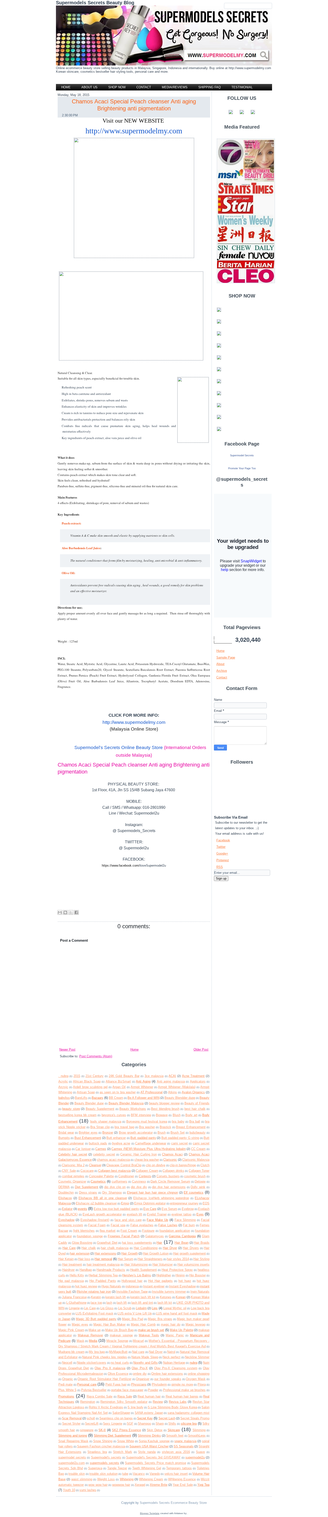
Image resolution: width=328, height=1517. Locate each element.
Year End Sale (183, 1485)
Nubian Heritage (174, 1362)
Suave (200, 1452)
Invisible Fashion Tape (132, 1291)
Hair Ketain (66, 1259)
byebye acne (121, 1143)
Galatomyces (154, 1236)
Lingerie (74, 1308)
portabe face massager (127, 1390)
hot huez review (86, 1286)
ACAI (172, 1076)
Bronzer (107, 1132)
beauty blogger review (164, 1103)
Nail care (138, 1352)
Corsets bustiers (168, 1176)
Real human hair (149, 1396)
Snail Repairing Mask (73, 1441)
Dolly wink (198, 1187)
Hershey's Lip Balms (136, 1275)
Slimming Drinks (149, 1435)
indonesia (132, 1286)
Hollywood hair (131, 1281)
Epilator (67, 1209)
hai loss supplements (137, 1242)
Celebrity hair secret (72, 1154)
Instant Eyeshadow (182, 1286)
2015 (76, 1076)
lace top (96, 1302)
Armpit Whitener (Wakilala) (176, 1087)
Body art (191, 1115)
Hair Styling (201, 1259)
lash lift (122, 1302)
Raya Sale (124, 1396)
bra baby (178, 1121)
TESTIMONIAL (242, 87)
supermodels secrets (104, 1463)
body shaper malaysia (105, 1121)
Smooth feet (174, 1435)
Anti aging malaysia (171, 1081)
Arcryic (63, 1087)
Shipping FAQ (209, 87)
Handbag (85, 1270)
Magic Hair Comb (143, 1324)
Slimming (199, 1430)
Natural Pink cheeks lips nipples (104, 1357)
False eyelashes (141, 1225)
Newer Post (67, 1049)
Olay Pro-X (140, 1368)
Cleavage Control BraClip (123, 1165)
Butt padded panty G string (180, 1138)
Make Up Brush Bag (119, 1330)
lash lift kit (165, 1302)
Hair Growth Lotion (156, 1253)
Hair (159, 1242)
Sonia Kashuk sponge (154, 1441)
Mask (80, 1341)
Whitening (127, 1479)
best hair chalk (195, 1109)
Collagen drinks (173, 1170)
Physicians (138, 1384)
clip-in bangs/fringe (183, 1165)
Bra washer (147, 1127)
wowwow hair (121, 1485)
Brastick (165, 1127)
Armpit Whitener (142, 1087)
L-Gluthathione (76, 1302)
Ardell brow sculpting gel (90, 1087)
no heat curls (120, 1362)
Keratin (96, 1297)
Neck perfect (171, 1357)
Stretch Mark (122, 1452)
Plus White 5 (67, 1390)
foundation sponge (90, 1236)
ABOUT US (89, 87)
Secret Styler (71, 1423)
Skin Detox (154, 1430)
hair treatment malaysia (103, 1264)
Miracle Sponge (117, 1341)
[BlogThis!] (65, 912)
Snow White (125, 1441)
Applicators (198, 1081)
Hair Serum (125, 1259)
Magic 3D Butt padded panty (96, 1319)
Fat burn (189, 1225)
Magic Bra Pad (132, 1319)
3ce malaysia (154, 1076)
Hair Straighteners (150, 1259)
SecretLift (91, 1423)
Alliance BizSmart (118, 1081)
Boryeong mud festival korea (146, 1121)
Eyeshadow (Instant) (94, 1220)
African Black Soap (87, 1081)
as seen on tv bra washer (118, 1092)
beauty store (71, 1109)
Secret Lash (166, 1418)
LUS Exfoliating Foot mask (94, 1313)
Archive (221, 670)
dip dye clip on (115, 1187)
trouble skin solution (103, 1473)
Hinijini (180, 1275)
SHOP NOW (117, 87)
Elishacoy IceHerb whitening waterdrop (161, 1198)
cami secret (179, 1143)
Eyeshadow (66, 1220)
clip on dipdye (155, 1165)
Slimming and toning (72, 1435)
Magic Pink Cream (71, 1330)
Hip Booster (197, 1275)
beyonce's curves (114, 1115)
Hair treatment (72, 1264)
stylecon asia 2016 (176, 1452)
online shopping (199, 1373)
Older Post (201, 1049)
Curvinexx (139, 1181)
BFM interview (141, 1115)
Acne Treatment (193, 1076)
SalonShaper (121, 1413)
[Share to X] (70, 912)
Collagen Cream (147, 1170)
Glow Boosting (82, 1242)
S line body (135, 1407)
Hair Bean (181, 1242)
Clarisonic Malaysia (195, 1159)
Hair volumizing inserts (193, 1264)
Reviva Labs (178, 1402)
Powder (153, 1390)
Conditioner (126, 1176)
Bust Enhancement (87, 1138)
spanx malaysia (185, 1441)
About (220, 664)
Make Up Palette (181, 1330)
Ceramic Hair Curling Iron (138, 1154)
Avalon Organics (193, 1092)
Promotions (66, 1396)
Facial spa (118, 1225)
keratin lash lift (115, 1297)
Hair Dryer (170, 1248)
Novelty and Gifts (145, 1362)
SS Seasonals (184, 1446)
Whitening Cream (151, 1479)
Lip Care (90, 1308)
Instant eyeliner (153, 1286)
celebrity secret (104, 1154)
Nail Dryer (156, 1352)
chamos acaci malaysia (113, 1159)
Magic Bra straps (160, 1319)
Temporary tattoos (179, 1468)
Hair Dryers (191, 1248)
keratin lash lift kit (142, 1297)
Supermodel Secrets (242, 455)
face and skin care (128, 1220)
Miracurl (138, 1341)
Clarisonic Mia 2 (73, 1165)
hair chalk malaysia (114, 1248)
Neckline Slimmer (197, 1357)
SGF (130, 1423)
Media (93, 1341)
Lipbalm (141, 1308)
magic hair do (171, 1324)
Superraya (95, 1468)
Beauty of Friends (197, 1103)
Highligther (163, 1275)
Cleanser (95, 1165)
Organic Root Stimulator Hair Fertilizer (104, 1379)
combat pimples (73, 1176)
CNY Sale (69, 1170)
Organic (67, 1379)
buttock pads (98, 1143)
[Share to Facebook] (76, 912)
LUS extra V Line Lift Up (135, 1313)
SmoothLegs (197, 1435)
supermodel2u (195, 1457)
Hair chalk (88, 1248)
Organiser (142, 1379)
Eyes (200, 1214)
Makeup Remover (90, 1335)
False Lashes (167, 1225)
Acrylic (63, 1081)
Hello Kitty (77, 1275)
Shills (172, 1423)
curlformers (119, 1181)
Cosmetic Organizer (72, 1181)
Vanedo (155, 1473)
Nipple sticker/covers (91, 1362)
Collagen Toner (199, 1170)
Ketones (165, 1297)
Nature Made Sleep (144, 1357)
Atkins (172, 1092)
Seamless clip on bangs (116, 1418)
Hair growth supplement (189, 1253)
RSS (219, 867)
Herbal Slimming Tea (103, 1275)
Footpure (148, 1230)
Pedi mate (65, 1384)
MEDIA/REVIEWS (175, 87)
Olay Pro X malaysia (110, 1368)
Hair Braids (201, 1242)
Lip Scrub (124, 1308)
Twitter (220, 847)
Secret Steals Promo (194, 1418)
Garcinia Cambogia (182, 1236)
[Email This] (59, 912)
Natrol (171, 1352)
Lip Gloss (107, 1308)
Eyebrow (188, 1209)
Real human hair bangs (182, 1396)
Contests (145, 1176)
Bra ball (194, 1121)
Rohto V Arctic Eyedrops (106, 1407)
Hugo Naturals (111, 1286)
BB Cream (116, 1098)
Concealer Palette (101, 1176)
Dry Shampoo (112, 1192)
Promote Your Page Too (242, 468)
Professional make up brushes (184, 1390)
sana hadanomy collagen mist (189, 1413)
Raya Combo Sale (99, 1396)
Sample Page (225, 657)
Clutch (204, 1165)
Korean (181, 1297)
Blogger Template (149, 1513)
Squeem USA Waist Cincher (149, 1446)
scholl (91, 1418)
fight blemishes (84, 1230)
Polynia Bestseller (94, 1390)
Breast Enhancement (191, 1127)
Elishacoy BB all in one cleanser (103, 1198)
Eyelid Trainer (156, 1214)
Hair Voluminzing (136, 1264)
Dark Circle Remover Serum (170, 1181)
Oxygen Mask (196, 1379)
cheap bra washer (146, 1159)
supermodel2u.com (71, 1463)
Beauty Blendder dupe (179, 1098)
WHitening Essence (182, 1479)
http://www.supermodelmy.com (133, 130)
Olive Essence (118, 1373)
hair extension (79, 1253)
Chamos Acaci (172, 1154)
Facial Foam (97, 1225)
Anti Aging (143, 1081)
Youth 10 (69, 1490)
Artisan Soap (86, 1092)
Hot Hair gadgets (160, 1281)
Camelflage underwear (150, 1143)
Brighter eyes (88, 1132)
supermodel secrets (72, 1457)
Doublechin (66, 1192)
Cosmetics (98, 1181)
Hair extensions (105, 1253)
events (82, 1209)
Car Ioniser (83, 1149)
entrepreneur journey (184, 1203)
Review (158, 1402)
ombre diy (140, 1373)
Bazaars (97, 1098)
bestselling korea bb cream (77, 1115)
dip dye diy (139, 1187)
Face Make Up (157, 1220)
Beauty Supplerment (100, 1109)
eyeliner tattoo (181, 1214)
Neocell (67, 1362)
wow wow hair (98, 1485)
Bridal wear (66, 1132)
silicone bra (189, 1423)
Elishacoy (65, 1198)
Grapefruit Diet (107, 1242)
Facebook (223, 840)
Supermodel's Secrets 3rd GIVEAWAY (153, 1457)
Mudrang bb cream (71, 1352)
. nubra (63, 1076)
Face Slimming (185, 1220)
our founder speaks (167, 1379)
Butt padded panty (143, 1138)
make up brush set (151, 1330)
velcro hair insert (176, 1473)
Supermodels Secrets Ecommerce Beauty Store (173, 1503)
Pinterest (222, 860)
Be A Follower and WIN (143, 1098)
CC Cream (198, 1149)
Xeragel (140, 1485)
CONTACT (143, 87)
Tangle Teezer (117, 1468)
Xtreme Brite (158, 1485)
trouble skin (76, 1473)
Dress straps (88, 1192)
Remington (87, 1402)
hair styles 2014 (178, 1259)
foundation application (174, 1230)
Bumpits (64, 1138)
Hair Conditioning (146, 1248)
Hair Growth (129, 1253)
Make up (95, 1330)
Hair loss (84, 1259)
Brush (162, 1132)
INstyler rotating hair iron (94, 1291)
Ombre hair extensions (167, 1373)
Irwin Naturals (199, 1291)
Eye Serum (169, 1209)
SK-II (102, 1430)
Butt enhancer (116, 1138)
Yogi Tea (203, 1485)
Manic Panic (175, 1335)
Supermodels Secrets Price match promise (155, 1463)
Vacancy (139, 1473)
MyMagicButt (118, 1352)
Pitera (202, 1384)
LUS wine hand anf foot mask (176, 1313)
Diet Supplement (86, 1187)
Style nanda (147, 1452)
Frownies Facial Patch (124, 1236)
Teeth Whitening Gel (146, 1468)
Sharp (160, 1423)
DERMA (64, 1187)
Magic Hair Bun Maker (109, 1324)
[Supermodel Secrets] (242, 463)
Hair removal (103, 1259)
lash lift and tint (142, 1302)
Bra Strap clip (100, 1127)
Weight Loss (106, 1479)
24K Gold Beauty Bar (124, 1076)
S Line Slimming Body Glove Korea (172, 1407)
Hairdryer (68, 1270)
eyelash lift (134, 1214)
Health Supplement (143, 1270)
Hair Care (69, 1248)
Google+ (222, 853)
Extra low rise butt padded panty (116, 1209)
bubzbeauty (197, 1132)
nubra (193, 1362)
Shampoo (144, 1423)
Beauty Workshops (132, 1109)
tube (125, 1473)
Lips (155, 1308)
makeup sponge (121, 1335)
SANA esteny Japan (149, 1413)
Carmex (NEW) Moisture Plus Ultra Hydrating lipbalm (148, 1149)
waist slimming (81, 1479)
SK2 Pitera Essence (126, 1430)
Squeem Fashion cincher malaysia (101, 1446)
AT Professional (151, 1092)
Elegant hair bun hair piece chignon (152, 1192)
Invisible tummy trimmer (169, 1291)
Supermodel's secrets (106, 1457)
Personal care (86, 1384)
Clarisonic (170, 1159)
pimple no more (182, 1384)
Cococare (87, 1170)
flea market (107, 1230)
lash (109, 1302)
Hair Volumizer (162, 1264)
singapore (86, 1430)
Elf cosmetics (193, 1192)
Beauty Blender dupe (89, 1103)
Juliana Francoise (74, 1297)
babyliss (64, 1098)
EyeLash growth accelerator (102, 1214)
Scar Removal (72, 1418)
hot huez (184, 1281)
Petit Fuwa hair (116, 1384)
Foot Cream (129, 1230)
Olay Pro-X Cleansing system (175, 1368)
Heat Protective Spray (177, 1270)
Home (66, 87)
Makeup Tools (149, 1335)
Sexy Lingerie (112, 1423)
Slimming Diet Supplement (112, 1435)
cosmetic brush (195, 1176)
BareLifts (81, 1098)
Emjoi (125, 1203)
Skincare (174, 1430)
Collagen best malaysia (114, 1170)
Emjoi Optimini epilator (150, 1203)
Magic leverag (196, 1324)
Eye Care (149, 1209)
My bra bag (97, 1352)
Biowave (162, 1115)
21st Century (94, 1076)
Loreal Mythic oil (174, 1308)
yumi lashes (87, 1490)
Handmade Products (111, 1270)
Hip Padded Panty (102, 1281)
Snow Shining (102, 1441)
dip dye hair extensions (168, 1187)
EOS (206, 1203)
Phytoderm (159, 1384)
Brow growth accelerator (136, 1132)
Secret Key (145, 1418)
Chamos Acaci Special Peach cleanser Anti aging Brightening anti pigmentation (134, 105)
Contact (221, 677)
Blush (177, 1115)
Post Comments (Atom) (95, 1056)
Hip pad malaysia (71, 1281)
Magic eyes (80, 1324)
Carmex (100, 1149)
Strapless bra (97, 1452)
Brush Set (177, 1132)
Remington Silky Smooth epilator (123, 1402)
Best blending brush (165, 1109)
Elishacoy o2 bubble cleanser (96, 1203)
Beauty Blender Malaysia (126, 1103)
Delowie (200, 1181)
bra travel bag (124, 1127)
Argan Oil (119, 1087)
